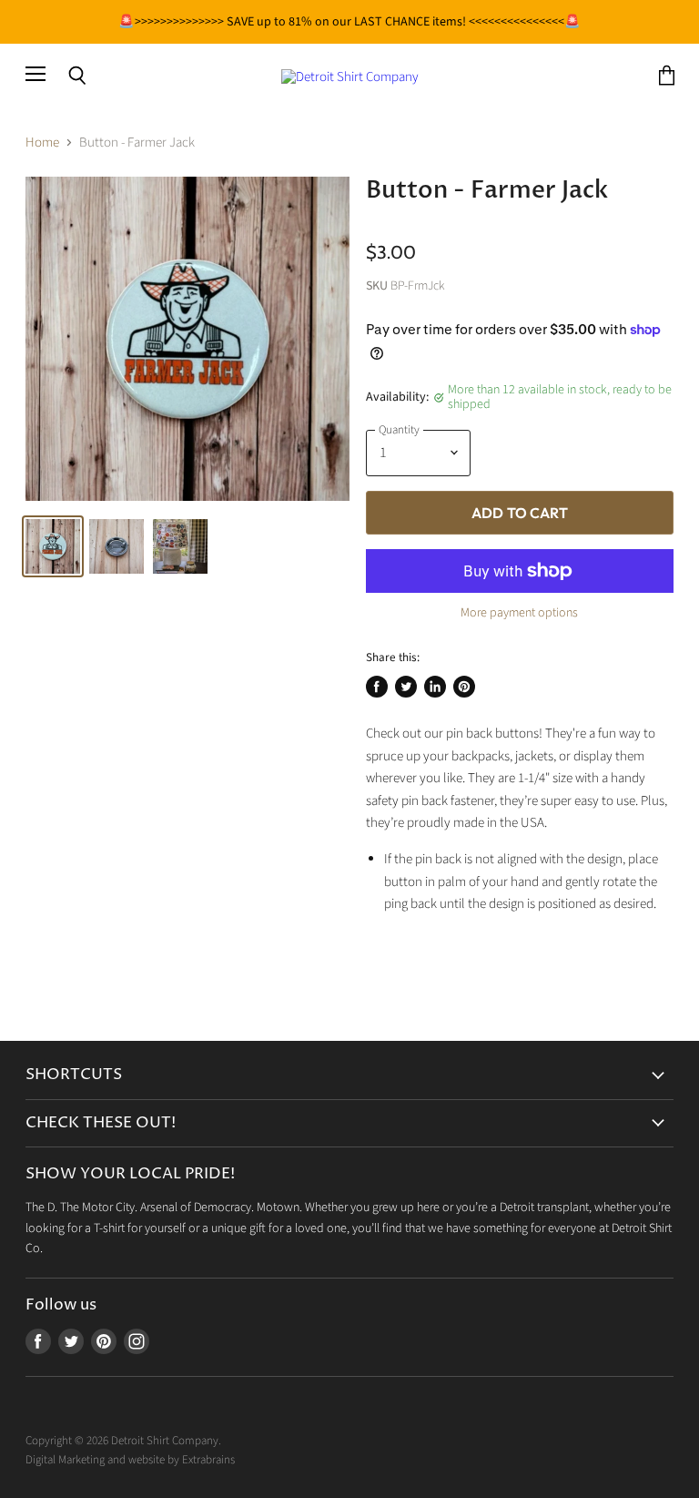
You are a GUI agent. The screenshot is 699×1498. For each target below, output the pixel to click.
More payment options (519, 613)
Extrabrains (208, 1460)
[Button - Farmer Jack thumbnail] (53, 546)
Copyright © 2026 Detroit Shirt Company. (123, 1440)
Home (42, 142)
